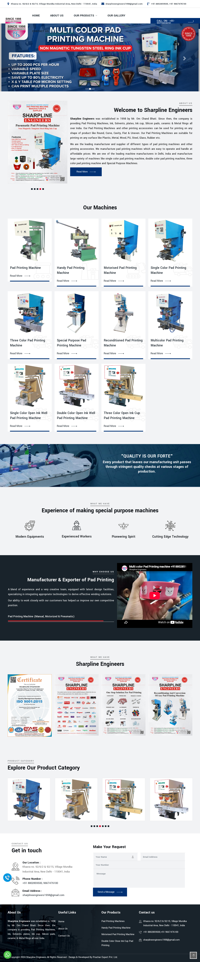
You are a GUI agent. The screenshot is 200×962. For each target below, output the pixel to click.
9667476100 (50, 883)
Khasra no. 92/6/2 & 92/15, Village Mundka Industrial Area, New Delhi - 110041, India (165, 923)
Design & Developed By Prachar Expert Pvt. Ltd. (93, 957)
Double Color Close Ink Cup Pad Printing (117, 943)
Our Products (84, 16)
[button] (32, 189)
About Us (56, 16)
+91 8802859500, (32, 883)
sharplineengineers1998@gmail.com (123, 3)
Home (36, 16)
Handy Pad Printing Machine (115, 927)
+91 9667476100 (169, 932)
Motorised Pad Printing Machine (117, 934)
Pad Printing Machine (25, 268)
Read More (16, 276)
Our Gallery (116, 16)
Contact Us (40, 31)
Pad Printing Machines (113, 921)
